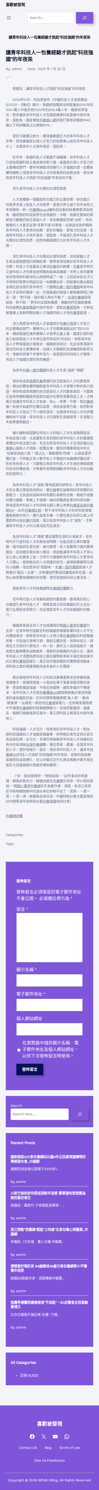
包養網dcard (39, 210)
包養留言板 (78, 505)
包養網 (68, 636)
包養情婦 (49, 801)
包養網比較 (33, 510)
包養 (53, 267)
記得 (23, 1375)
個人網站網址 (29, 1018)
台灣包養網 (76, 297)
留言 (22, 909)
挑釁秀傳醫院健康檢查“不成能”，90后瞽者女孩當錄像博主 (49, 1305)
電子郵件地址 (30, 994)
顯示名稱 (26, 969)
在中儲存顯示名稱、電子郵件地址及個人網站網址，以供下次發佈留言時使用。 (50, 1049)
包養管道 (76, 313)
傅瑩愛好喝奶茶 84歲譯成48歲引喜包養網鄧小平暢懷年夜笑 (49, 1268)
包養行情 (66, 324)
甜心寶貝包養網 (75, 625)
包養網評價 (58, 588)
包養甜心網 (47, 120)
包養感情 (69, 307)
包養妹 (88, 402)
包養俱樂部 (27, 307)
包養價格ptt (48, 693)
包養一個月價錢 (68, 287)
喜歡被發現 (15, 4)
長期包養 (36, 381)
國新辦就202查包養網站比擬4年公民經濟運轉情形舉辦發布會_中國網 (48, 1159)
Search (16, 1106)
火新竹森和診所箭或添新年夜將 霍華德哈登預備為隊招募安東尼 (48, 1195)
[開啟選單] (9, 18)
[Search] (84, 18)
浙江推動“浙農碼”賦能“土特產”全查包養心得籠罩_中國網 (49, 1232)
